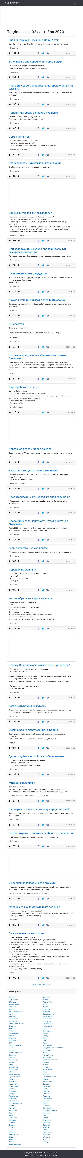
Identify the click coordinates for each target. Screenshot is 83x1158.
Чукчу (11, 1031)
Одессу (46, 1084)
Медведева (13, 1069)
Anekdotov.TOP (12, 3)
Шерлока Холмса (50, 1110)
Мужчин (19, 407)
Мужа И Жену (22, 149)
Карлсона (12, 1055)
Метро (45, 1067)
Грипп (11, 1048)
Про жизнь (14, 99)
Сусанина (12, 1125)
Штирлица (47, 1113)
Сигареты (14, 716)
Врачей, (13, 149)
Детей (45, 1033)
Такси (11, 1127)
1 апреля (46, 997)
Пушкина (46, 1101)
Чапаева (12, 1028)
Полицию (44, 796)
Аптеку (11, 1009)
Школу (11, 1115)
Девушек (13, 310)
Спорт (45, 1118)
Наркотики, (24, 796)
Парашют (47, 1086)
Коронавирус (14, 1060)
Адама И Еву (48, 1002)
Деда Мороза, (15, 893)
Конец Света (48, 1055)
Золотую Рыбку (15, 1144)
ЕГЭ (10, 1043)
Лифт (11, 1065)
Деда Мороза (14, 1033)
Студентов (14, 286)
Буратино (14, 48)
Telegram (46, 1125)
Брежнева (47, 1019)
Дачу (45, 1028)
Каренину (47, 1050)
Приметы (47, 1096)
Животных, (14, 796)
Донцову (12, 1041)
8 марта (46, 1000)
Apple (45, 1004)
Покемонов (13, 1096)
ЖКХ (45, 1139)
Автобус (46, 1012)
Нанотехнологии (49, 1077)
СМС (45, 1115)
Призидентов (14, 1101)
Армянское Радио (16, 1012)
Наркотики (13, 1082)
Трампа (46, 1127)
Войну (11, 1137)
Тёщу (11, 1130)
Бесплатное (13, 1019)
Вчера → (46, 985)
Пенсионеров (14, 1091)
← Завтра (37, 985)
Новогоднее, (27, 893)
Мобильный (47, 1069)
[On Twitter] (43, 53)
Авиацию (46, 1009)
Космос (12, 1062)
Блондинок (47, 1016)
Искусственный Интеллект (53, 1048)
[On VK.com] (48, 53)
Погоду (46, 1091)
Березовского (48, 1014)
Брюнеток (47, 1021)
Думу (12, 373)
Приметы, (36, 893)
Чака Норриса (48, 1024)
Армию (46, 1007)
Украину (12, 1132)
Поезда (18, 819)
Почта (55, 1153)
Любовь (46, 1062)
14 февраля (13, 1000)
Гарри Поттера (15, 1045)
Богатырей (13, 1021)
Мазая (45, 1065)
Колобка (12, 1057)
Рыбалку (46, 1106)
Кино (45, 1053)
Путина (44, 893)
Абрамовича (14, 1004)
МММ (11, 1072)
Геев (45, 1043)
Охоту (11, 1089)
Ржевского (13, 1110)
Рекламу (12, 1108)
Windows (46, 1137)
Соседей (28, 235)
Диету (45, 1036)
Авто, (12, 819)
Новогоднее (13, 1084)
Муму (45, 1072)
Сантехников (48, 1108)
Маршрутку (13, 1067)
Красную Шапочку (50, 1060)
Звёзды (46, 1142)
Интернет (12, 1050)
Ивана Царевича (15, 1053)
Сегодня (12, 997)
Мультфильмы (14, 1074)
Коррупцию (47, 1057)
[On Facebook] (38, 53)
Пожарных (13, 1098)
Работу (46, 1103)
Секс (11, 1113)
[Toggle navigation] (75, 3)
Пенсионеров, (34, 796)
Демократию (48, 1031)
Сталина (12, 1123)
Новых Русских (49, 1082)
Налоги (11, 1079)
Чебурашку (47, 1026)
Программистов (15, 1103)
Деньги (11, 1036)
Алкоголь (14, 72)
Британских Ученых (16, 1024)
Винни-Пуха (13, 1135)
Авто (12, 973)
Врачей (13, 743)
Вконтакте (47, 1132)
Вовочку (46, 1135)
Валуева (46, 1130)
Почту (45, 1089)
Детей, (13, 407)
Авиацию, (14, 483)
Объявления (13, 1086)
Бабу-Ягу (12, 1016)
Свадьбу (46, 1123)
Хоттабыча (47, 1045)
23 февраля (13, 1002)
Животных (13, 1142)
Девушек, (20, 235)
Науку (45, 1079)
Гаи (44, 1041)
